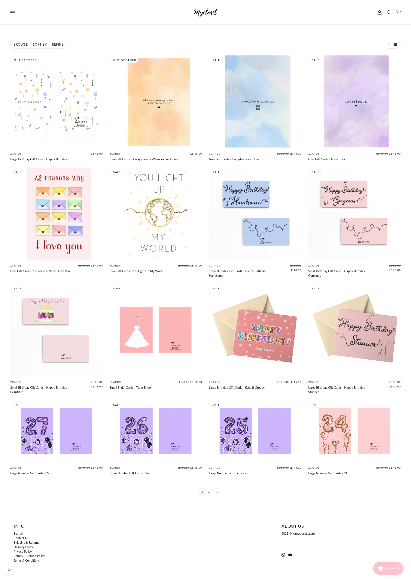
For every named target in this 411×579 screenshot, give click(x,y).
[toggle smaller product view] (396, 44)
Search (18, 533)
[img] (283, 554)
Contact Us (21, 538)
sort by (40, 44)
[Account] (379, 12)
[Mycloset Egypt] (205, 12)
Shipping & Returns (26, 542)
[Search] (389, 12)
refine (58, 44)
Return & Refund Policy (29, 556)
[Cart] (398, 12)
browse (21, 44)
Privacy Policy (23, 551)
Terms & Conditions (27, 560)
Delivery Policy (23, 547)
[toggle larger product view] (388, 44)
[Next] (217, 491)
